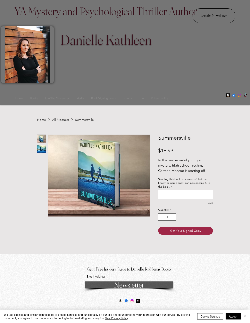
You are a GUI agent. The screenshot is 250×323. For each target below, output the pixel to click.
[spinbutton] (167, 217)
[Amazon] (228, 95)
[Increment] (173, 217)
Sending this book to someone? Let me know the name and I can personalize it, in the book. (184, 182)
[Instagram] (240, 95)
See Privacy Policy (116, 318)
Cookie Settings (210, 316)
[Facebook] (234, 95)
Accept (233, 316)
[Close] (245, 316)
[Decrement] (161, 217)
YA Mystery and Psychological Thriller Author (105, 11)
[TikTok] (245, 95)
